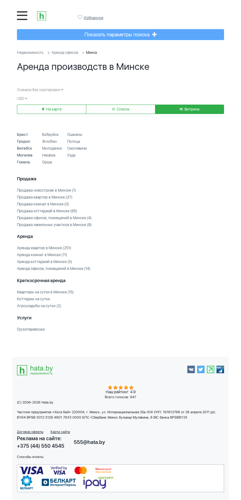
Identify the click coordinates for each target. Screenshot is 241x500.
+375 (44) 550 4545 (40, 446)
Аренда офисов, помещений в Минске (53, 268)
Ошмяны (74, 134)
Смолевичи (77, 148)
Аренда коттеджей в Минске (44, 262)
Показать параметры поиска (117, 35)
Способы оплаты (30, 457)
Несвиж (49, 155)
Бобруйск (50, 134)
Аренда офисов (64, 52)
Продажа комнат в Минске (43, 204)
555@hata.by (89, 442)
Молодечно (52, 148)
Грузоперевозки (31, 329)
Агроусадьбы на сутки (39, 306)
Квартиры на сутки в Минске (45, 292)
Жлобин (49, 141)
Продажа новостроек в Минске (46, 190)
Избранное (81, 17)
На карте (53, 109)
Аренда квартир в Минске (44, 248)
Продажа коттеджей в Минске (47, 211)
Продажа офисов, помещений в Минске (54, 218)
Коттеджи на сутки (33, 299)
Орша (47, 162)
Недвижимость (30, 52)
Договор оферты (30, 432)
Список (123, 109)
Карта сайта (60, 432)
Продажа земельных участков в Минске (54, 225)
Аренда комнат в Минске (42, 255)
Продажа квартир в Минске (44, 197)
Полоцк (73, 141)
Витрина (191, 109)
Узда (71, 155)
